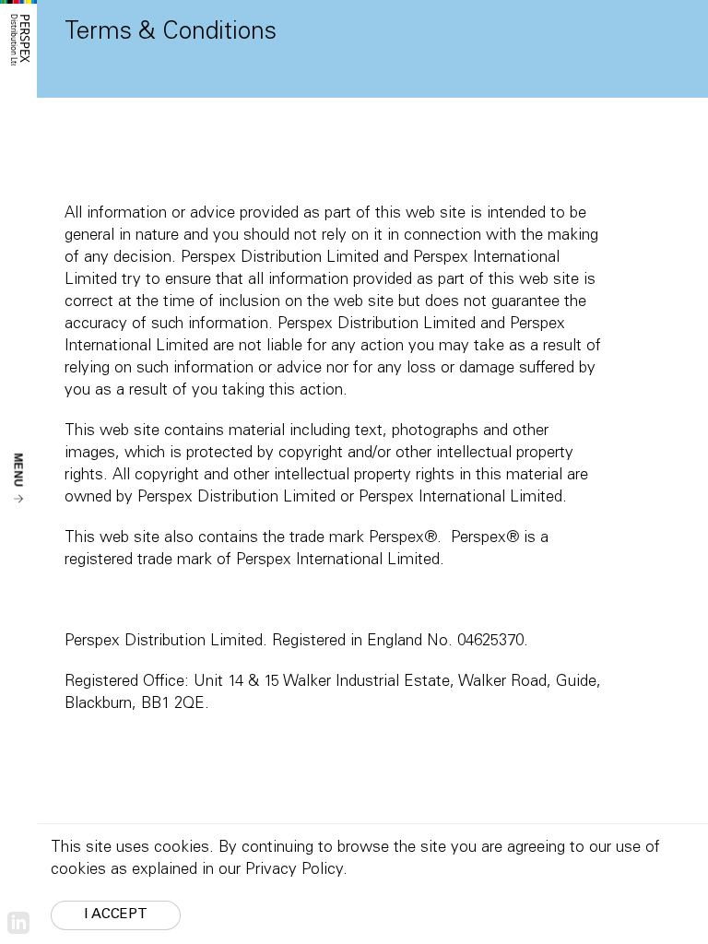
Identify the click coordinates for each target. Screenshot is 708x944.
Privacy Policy (294, 871)
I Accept (116, 915)
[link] (18, 923)
